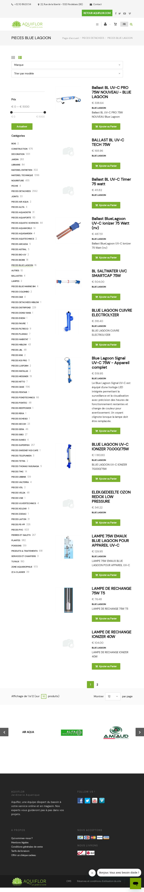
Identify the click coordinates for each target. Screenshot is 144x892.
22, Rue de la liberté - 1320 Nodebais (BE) (61, 4)
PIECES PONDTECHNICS (23, 397)
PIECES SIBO (17, 434)
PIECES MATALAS (19, 371)
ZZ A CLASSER (18, 572)
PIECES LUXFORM (19, 365)
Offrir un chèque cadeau (23, 855)
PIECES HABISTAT (19, 339)
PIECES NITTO (18, 381)
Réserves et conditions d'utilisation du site (99, 881)
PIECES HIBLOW (19, 344)
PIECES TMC (17, 471)
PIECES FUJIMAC (19, 334)
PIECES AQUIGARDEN (21, 233)
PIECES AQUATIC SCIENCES (24, 223)
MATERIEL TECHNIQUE (22, 175)
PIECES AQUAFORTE (21, 217)
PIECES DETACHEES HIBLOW (25, 302)
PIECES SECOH (18, 424)
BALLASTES (16, 275)
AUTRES (15, 270)
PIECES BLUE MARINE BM (23, 286)
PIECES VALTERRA (20, 482)
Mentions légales (20, 842)
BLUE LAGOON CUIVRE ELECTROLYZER (112, 312)
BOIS (13, 143)
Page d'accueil (70, 38)
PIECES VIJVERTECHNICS (23, 503)
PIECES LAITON (18, 519)
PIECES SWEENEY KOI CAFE (24, 450)
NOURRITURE (17, 180)
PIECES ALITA (17, 207)
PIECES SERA (17, 429)
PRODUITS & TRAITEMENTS (24, 551)
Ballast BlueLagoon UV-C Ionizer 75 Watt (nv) (110, 223)
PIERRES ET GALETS (21, 535)
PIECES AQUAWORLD (21, 228)
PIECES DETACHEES (93, 38)
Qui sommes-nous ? (22, 838)
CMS (68, 881)
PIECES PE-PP (18, 524)
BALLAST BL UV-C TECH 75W (108, 142)
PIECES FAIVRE (18, 323)
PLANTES (15, 540)
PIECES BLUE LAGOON (22, 265)
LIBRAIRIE (15, 164)
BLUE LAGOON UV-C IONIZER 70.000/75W (110, 446)
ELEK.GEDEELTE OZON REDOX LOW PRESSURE (111, 497)
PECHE (14, 185)
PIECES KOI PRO (19, 360)
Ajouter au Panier (108, 126)
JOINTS (14, 196)
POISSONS (16, 545)
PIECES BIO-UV (18, 254)
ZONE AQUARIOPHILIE (21, 566)
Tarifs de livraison (20, 850)
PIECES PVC (17, 529)
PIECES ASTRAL (19, 249)
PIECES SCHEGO (19, 418)
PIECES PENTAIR (19, 392)
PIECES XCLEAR (19, 508)
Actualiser (22, 126)
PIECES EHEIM (18, 318)
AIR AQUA (28, 732)
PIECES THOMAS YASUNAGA (25, 466)
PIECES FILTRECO (19, 328)
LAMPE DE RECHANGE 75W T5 (111, 591)
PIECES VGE (17, 498)
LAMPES (15, 281)
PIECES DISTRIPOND (21, 307)
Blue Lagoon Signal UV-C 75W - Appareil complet (110, 363)
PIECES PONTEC (19, 402)
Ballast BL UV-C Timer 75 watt (111, 181)
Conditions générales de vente (27, 846)
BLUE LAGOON (99, 108)
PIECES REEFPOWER (21, 408)
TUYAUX (15, 561)
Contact (97, 4)
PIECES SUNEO (18, 439)
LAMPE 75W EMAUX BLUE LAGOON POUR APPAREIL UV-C (110, 540)
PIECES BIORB (18, 260)
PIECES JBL (16, 349)
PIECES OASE (17, 387)
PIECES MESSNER (19, 376)
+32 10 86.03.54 (22, 4)
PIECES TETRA (18, 461)
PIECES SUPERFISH (20, 445)
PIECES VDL (17, 487)
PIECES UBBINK (18, 476)
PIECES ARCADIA (19, 244)
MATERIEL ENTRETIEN (21, 170)
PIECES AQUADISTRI (21, 212)
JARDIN (14, 159)
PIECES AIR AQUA (19, 201)
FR (124, 24)
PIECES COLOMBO (20, 291)
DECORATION (17, 154)
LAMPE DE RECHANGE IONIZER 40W (111, 634)
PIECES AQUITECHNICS (22, 238)
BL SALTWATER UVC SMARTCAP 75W (109, 273)
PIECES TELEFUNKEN (21, 455)
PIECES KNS (17, 355)
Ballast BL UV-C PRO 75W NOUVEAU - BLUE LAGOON (111, 92)
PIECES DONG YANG (21, 312)
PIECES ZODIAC (19, 513)
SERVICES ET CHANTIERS (23, 556)
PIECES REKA (17, 413)
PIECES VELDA (18, 492)
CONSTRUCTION (19, 148)
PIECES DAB (17, 297)
